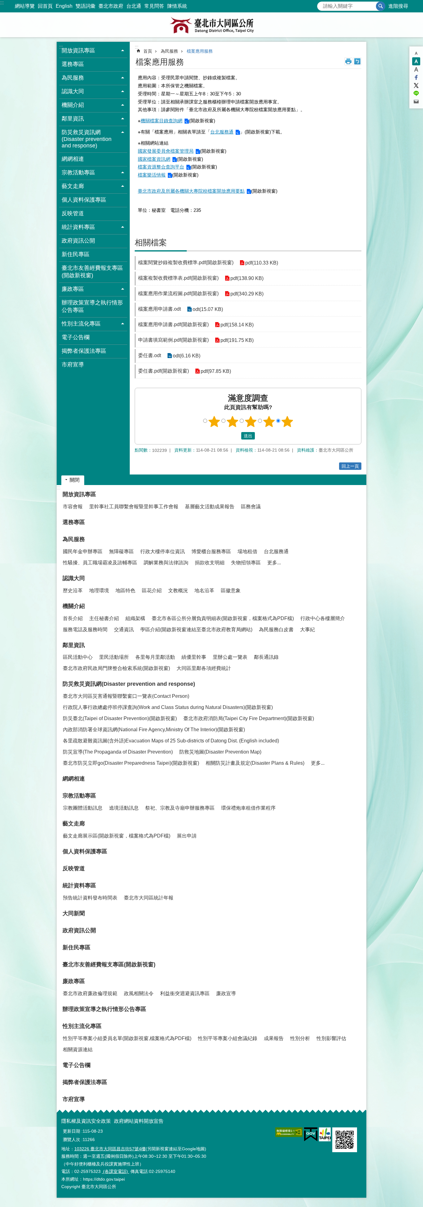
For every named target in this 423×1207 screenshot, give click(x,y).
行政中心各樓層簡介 (322, 618)
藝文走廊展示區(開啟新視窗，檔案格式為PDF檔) (116, 835)
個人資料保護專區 (84, 200)
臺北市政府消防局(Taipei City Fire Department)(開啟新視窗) (248, 718)
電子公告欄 (75, 337)
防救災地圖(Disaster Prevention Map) (220, 751)
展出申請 (187, 835)
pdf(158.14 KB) (237, 324)
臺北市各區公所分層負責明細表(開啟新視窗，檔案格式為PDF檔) (223, 618)
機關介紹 (74, 606)
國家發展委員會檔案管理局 (166, 151)
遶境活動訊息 (124, 808)
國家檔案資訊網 (154, 159)
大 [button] (416, 69)
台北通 (133, 6)
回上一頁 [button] (350, 466)
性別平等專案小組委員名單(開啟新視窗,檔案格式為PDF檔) (127, 1038)
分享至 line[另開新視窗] (416, 94)
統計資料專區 (79, 885)
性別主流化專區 (82, 1026)
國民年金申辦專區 (82, 551)
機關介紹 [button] (73, 105)
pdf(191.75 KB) (237, 340)
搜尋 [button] (380, 6)
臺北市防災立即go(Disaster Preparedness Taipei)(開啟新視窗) (131, 763)
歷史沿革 (73, 590)
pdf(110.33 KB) (261, 262)
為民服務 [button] (73, 78)
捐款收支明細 (210, 562)
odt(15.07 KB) (208, 309)
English (64, 6)
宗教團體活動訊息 (82, 808)
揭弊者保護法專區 (84, 351)
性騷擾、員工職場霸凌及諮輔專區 (100, 562)
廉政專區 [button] (73, 289)
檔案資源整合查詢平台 (161, 166)
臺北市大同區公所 (211, 24)
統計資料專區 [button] (78, 227)
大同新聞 (74, 913)
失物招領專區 (246, 562)
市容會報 (73, 506)
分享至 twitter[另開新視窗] (416, 85)
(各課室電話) (115, 1171)
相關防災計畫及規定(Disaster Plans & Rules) (255, 763)
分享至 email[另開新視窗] (416, 102)
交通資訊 (124, 629)
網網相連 (73, 159)
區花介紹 (152, 590)
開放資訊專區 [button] (78, 50)
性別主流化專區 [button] (81, 324)
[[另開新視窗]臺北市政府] (325, 1134)
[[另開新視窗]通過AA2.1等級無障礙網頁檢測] (289, 1132)
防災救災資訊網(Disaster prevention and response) (129, 684)
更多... (274, 562)
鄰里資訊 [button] (73, 119)
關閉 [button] (75, 480)
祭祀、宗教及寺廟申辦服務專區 (180, 808)
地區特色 (125, 590)
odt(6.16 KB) (186, 355)
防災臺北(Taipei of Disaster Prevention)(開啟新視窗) (120, 718)
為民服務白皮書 (276, 629)
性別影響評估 (331, 1038)
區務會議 (251, 506)
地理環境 (99, 590)
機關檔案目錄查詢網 (161, 120)
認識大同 (74, 578)
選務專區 (73, 64)
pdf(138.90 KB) (247, 278)
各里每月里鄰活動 (155, 657)
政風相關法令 (139, 993)
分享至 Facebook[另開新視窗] (416, 77)
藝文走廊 (74, 823)
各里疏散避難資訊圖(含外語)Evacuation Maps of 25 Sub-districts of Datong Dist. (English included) (171, 740)
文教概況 (178, 590)
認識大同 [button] (73, 91)
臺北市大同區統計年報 (148, 897)
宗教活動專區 (79, 796)
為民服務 (169, 51)
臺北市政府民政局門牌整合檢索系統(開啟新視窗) (116, 668)
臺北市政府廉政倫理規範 (90, 993)
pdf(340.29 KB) (247, 293)
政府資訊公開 (78, 241)
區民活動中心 (78, 657)
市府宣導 (73, 364)
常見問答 (154, 6)
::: (2, 2)
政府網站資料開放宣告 (139, 1121)
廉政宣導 (226, 993)
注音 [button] (357, 61)
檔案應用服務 (200, 51)
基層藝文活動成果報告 (209, 506)
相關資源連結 (78, 1049)
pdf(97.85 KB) (216, 371)
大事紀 (307, 629)
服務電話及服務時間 (85, 629)
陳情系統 (177, 6)
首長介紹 (73, 618)
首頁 (147, 51)
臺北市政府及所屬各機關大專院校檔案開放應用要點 (191, 191)
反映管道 (73, 213)
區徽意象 (231, 590)
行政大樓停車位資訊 (162, 551)
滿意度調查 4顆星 (269, 421)
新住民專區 (75, 254)
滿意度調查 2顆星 (232, 421)
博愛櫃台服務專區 (211, 551)
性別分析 (300, 1038)
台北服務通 (221, 131)
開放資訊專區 (79, 494)
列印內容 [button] (348, 61)
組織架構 (135, 618)
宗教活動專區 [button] (78, 172)
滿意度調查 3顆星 (251, 421)
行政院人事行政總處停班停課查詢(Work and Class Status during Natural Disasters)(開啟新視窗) (168, 707)
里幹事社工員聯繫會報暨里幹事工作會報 (133, 506)
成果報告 (274, 1038)
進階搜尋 (398, 6)
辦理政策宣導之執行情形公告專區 (92, 306)
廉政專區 (74, 981)
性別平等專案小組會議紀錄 (227, 1038)
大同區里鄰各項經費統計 (204, 668)
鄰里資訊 (74, 645)
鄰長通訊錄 (266, 657)
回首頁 (45, 6)
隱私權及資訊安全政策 (86, 1121)
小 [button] (416, 53)
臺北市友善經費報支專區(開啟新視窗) (92, 271)
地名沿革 (204, 590)
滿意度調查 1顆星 (214, 421)
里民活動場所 (114, 657)
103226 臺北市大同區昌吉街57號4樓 (110, 1148)
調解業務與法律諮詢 (166, 562)
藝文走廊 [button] (73, 186)
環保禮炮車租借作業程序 (248, 808)
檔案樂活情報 (152, 174)
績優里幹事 (193, 657)
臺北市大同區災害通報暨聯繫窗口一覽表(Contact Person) (126, 696)
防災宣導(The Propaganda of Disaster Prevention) (118, 751)
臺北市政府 (110, 6)
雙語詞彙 (85, 6)
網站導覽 (25, 6)
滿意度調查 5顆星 (287, 421)
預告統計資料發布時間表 (90, 897)
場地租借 (247, 551)
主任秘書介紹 (104, 618)
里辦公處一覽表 (230, 657)
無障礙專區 (121, 551)
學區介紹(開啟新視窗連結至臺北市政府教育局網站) (196, 629)
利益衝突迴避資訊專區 (185, 993)
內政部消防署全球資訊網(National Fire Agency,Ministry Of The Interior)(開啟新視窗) (154, 729)
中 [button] (416, 61)
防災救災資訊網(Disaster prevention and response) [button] (86, 139)
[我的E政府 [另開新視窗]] (310, 1134)
